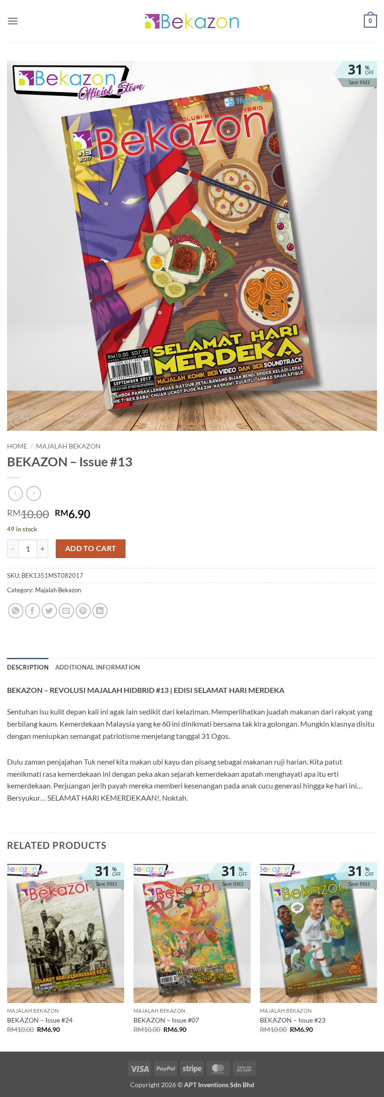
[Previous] (7, 956)
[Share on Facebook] (32, 610)
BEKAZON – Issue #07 (166, 1020)
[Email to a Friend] (66, 610)
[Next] (376, 956)
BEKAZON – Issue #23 (292, 1020)
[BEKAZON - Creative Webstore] (192, 21)
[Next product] (15, 493)
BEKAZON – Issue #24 (40, 1020)
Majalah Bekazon (68, 446)
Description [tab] (28, 667)
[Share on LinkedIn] (100, 610)
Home (17, 446)
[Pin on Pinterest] (83, 610)
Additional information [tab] (97, 667)
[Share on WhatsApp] (15, 610)
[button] (12, 20)
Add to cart (91, 548)
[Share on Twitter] (49, 610)
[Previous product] (33, 493)
